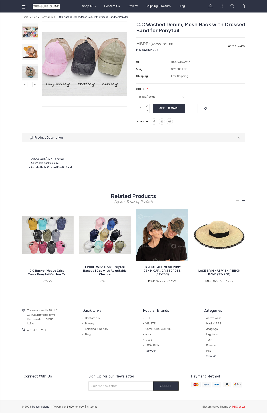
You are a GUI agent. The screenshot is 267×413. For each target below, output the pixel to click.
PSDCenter (238, 406)
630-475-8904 (36, 330)
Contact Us (112, 6)
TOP (209, 339)
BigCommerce (75, 406)
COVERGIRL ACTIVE (158, 329)
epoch (149, 334)
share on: (142, 121)
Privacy (133, 6)
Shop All (87, 6)
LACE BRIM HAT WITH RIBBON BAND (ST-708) (219, 272)
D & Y (148, 339)
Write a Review (236, 46)
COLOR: (142, 89)
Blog (182, 6)
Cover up (211, 345)
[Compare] (221, 8)
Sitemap (92, 406)
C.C (147, 318)
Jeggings (212, 329)
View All (150, 350)
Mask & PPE (213, 323)
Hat (208, 350)
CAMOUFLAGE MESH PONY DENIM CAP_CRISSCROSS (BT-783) (162, 270)
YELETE (150, 323)
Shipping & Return (158, 6)
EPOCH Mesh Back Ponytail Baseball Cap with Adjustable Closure (105, 270)
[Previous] (24, 84)
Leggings (212, 334)
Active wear (213, 318)
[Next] (35, 84)
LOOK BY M (152, 345)
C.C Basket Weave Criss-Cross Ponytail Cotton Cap (47, 272)
